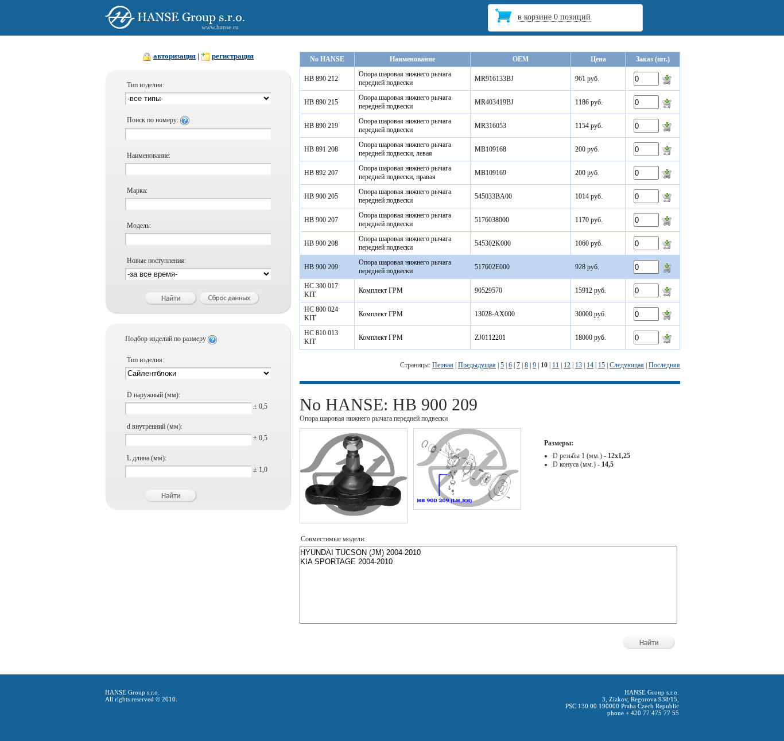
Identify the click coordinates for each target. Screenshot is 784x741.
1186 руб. (589, 102)
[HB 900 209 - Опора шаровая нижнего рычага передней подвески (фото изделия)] (353, 518)
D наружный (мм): (153, 395)
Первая (442, 365)
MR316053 (490, 126)
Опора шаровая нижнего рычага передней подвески (405, 78)
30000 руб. (590, 314)
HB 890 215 (321, 102)
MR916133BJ (494, 79)
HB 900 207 (321, 220)
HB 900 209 (321, 267)
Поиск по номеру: (153, 120)
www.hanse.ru (220, 27)
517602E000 (492, 267)
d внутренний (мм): (155, 426)
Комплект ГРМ (381, 290)
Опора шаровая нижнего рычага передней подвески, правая (405, 172)
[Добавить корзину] (667, 79)
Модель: (139, 226)
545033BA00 (493, 196)
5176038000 (492, 220)
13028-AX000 (495, 314)
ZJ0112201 (490, 337)
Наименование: (148, 156)
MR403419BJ (494, 102)
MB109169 (490, 173)
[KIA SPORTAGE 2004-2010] (488, 562)
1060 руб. (589, 243)
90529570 (488, 290)
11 (555, 365)
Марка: (137, 191)
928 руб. (587, 267)
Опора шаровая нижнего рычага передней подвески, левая (405, 149)
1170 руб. (589, 220)
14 (590, 365)
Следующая (627, 365)
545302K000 (493, 243)
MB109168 (490, 149)
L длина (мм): (146, 458)
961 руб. (587, 79)
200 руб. (587, 149)
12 (567, 365)
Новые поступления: (156, 261)
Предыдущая (477, 365)
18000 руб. (590, 337)
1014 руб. (589, 196)
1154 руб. (589, 126)
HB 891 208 (321, 149)
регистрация (233, 56)
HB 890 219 (321, 126)
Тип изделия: (145, 85)
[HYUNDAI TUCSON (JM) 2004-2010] (488, 552)
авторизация (174, 56)
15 (601, 365)
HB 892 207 (321, 173)
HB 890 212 (321, 79)
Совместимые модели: (333, 539)
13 (578, 365)
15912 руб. (590, 290)
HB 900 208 (321, 243)
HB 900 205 (321, 196)
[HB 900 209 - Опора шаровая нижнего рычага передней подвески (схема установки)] (467, 505)
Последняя (664, 365)
